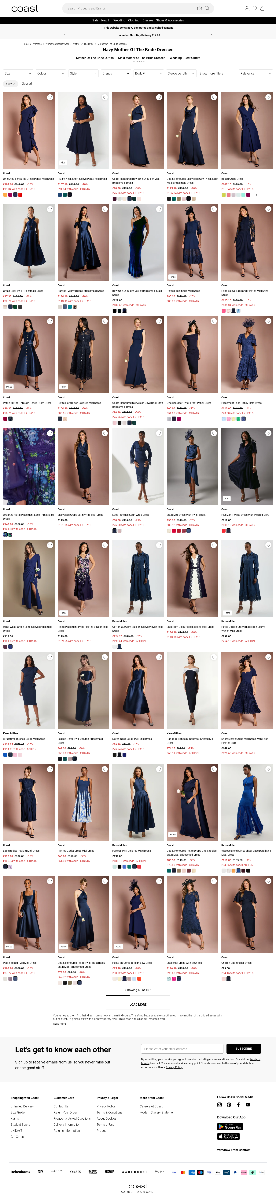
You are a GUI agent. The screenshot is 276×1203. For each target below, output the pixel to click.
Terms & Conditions (109, 1112)
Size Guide (18, 1112)
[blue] (224, 419)
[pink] (228, 419)
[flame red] (20, 195)
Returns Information (67, 1130)
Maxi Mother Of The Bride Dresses (141, 58)
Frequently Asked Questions (72, 1118)
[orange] (5, 195)
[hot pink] (224, 311)
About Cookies (106, 1118)
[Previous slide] (64, 35)
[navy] (15, 195)
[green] (238, 419)
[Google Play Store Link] (230, 1126)
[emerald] (65, 195)
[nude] (65, 419)
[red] (174, 531)
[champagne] (124, 199)
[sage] (119, 199)
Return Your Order (65, 1112)
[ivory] (114, 647)
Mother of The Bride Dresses (112, 43)
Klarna (15, 1118)
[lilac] (233, 195)
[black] (169, 199)
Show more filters (211, 73)
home (26, 43)
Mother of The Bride (83, 43)
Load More (138, 1004)
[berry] (10, 195)
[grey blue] (169, 419)
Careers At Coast (151, 1106)
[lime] (224, 195)
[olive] (179, 199)
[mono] (224, 871)
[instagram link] (219, 1105)
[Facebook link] (238, 1105)
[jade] (129, 867)
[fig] (114, 199)
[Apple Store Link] (230, 1136)
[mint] (238, 195)
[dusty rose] (184, 199)
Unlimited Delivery (22, 1106)
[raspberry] (5, 419)
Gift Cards (17, 1137)
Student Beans (20, 1124)
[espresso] (189, 871)
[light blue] (238, 311)
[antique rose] (114, 423)
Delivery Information (67, 1124)
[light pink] (20, 755)
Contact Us (61, 1106)
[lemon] (233, 419)
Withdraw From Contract (233, 1150)
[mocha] (184, 871)
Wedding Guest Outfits (185, 58)
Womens (37, 43)
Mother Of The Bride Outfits (95, 58)
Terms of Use (105, 1124)
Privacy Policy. (174, 1067)
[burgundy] (243, 871)
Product (102, 1130)
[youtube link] (248, 1105)
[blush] (139, 199)
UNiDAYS (16, 1130)
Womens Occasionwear (57, 43)
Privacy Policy (106, 1106)
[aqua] (243, 195)
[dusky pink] (119, 531)
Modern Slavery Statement (157, 1112)
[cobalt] (60, 195)
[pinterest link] (229, 1105)
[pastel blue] (134, 979)
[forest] (10, 535)
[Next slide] (211, 35)
